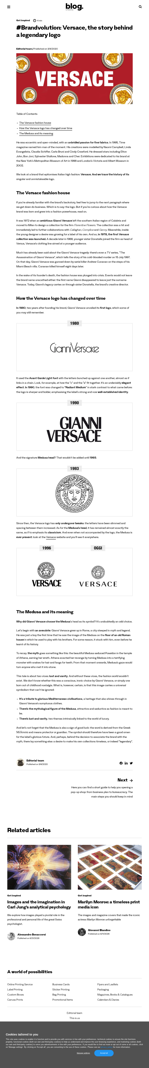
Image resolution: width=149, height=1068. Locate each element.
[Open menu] (8, 7)
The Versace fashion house (35, 123)
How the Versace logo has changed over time (45, 128)
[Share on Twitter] (131, 763)
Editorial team (24, 49)
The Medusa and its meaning (36, 133)
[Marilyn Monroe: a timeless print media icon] (110, 867)
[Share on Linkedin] (126, 763)
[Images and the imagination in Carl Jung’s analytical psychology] (39, 867)
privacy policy (106, 1047)
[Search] (140, 7)
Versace (51, 537)
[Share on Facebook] (121, 763)
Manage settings (83, 1053)
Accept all (104, 1053)
